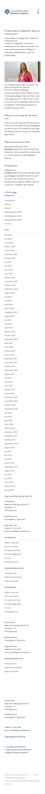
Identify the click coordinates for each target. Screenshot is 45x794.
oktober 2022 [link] (10, 335)
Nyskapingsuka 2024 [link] (12, 220)
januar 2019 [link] (9, 463)
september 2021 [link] (11, 370)
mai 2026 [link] (8, 239)
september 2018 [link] (11, 467)
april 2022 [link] (8, 343)
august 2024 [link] (9, 293)
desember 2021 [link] (10, 358)
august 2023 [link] (9, 316)
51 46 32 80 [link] (16, 727)
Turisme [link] (7, 223)
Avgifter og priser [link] (11, 542)
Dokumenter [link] (9, 200)
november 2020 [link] (10, 401)
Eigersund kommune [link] (13, 577)
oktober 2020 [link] (10, 405)
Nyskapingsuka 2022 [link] (12, 216)
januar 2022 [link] (9, 355)
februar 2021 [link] (9, 389)
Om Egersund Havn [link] (12, 550)
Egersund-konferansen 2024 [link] (16, 146)
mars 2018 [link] (8, 482)
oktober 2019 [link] (10, 440)
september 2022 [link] (11, 339)
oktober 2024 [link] (10, 285)
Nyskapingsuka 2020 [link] (12, 212)
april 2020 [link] (8, 420)
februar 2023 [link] (9, 331)
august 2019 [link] (9, 447)
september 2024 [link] (11, 289)
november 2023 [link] (10, 312)
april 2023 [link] (8, 327)
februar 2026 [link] (9, 246)
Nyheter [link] (7, 208)
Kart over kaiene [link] (11, 546)
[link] (16, 11)
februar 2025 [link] (9, 277)
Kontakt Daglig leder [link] (12, 554)
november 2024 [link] (10, 281)
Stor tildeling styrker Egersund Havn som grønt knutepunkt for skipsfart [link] (21, 86)
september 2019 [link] (11, 443)
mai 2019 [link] (8, 459)
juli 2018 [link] (7, 474)
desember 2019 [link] (10, 432)
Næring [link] (7, 204)
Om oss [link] (7, 558)
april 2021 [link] (8, 382)
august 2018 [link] (9, 471)
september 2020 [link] (11, 409)
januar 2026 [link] (9, 250)
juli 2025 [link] (7, 262)
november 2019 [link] (10, 436)
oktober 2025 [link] (10, 258)
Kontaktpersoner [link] (11, 562)
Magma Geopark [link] (11, 581)
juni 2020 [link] (8, 413)
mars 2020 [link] (8, 424)
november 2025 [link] (10, 254)
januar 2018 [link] (9, 490)
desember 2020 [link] (10, 397)
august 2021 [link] (9, 374)
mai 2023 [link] (8, 324)
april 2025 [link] (8, 270)
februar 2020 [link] (9, 428)
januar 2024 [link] (9, 308)
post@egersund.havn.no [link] (20, 730)
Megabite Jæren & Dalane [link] (16, 778)
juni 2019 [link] (8, 455)
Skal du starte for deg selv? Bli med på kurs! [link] (22, 123)
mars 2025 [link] (8, 273)
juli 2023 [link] (7, 320)
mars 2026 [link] (8, 243)
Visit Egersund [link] (10, 573)
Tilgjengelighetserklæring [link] (14, 736)
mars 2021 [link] (8, 385)
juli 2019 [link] (7, 451)
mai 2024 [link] (8, 300)
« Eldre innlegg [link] (10, 192)
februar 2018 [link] (9, 486)
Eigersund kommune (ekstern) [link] (18, 749)
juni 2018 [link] (8, 478)
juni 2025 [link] (8, 266)
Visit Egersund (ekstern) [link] (16, 747)
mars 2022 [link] (8, 347)
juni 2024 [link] (8, 297)
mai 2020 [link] (8, 416)
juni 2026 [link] (8, 235)
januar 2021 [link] (9, 393)
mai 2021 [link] (8, 378)
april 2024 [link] (8, 304)
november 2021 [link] (10, 362)
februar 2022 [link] (9, 351)
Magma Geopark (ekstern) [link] (17, 752)
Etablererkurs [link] (10, 170)
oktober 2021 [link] (10, 366)
